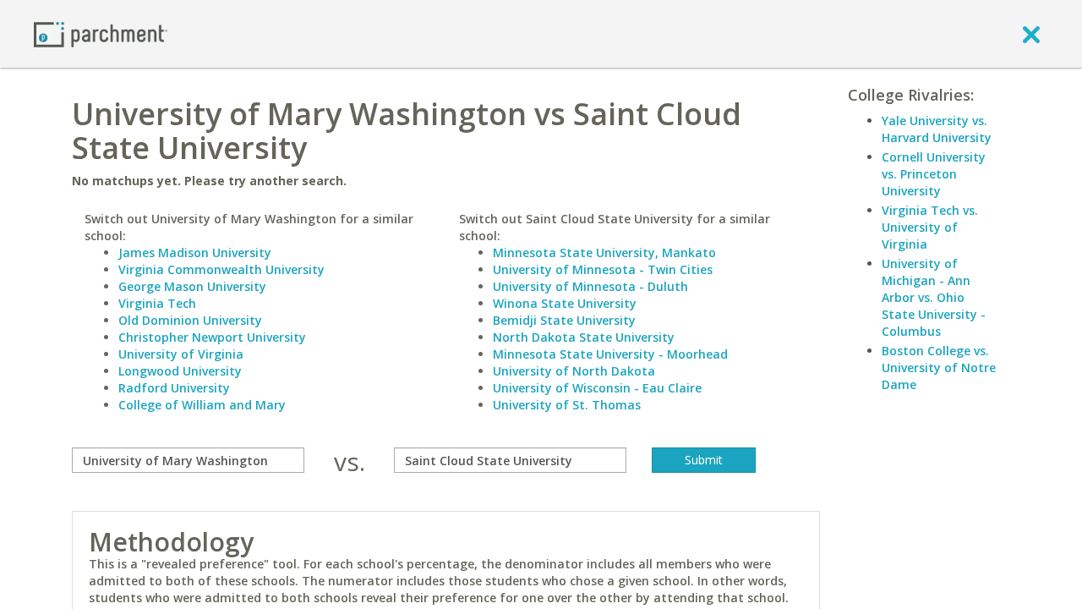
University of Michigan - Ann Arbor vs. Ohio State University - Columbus (934, 297)
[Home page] (100, 33)
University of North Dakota (574, 371)
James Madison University (194, 252)
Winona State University (565, 303)
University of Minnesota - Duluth (590, 286)
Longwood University (180, 371)
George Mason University (192, 286)
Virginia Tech (157, 303)
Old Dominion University (190, 320)
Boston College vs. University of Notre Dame (939, 367)
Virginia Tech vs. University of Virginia (930, 227)
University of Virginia (180, 354)
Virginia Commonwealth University (221, 269)
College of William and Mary (202, 405)
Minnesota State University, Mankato (604, 252)
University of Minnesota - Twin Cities (603, 269)
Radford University (174, 388)
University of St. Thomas (567, 405)
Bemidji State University (564, 320)
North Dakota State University (584, 337)
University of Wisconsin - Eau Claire (597, 388)
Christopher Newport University (212, 337)
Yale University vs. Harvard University (937, 128)
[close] (1031, 34)
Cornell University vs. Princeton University (934, 174)
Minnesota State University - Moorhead (610, 354)
